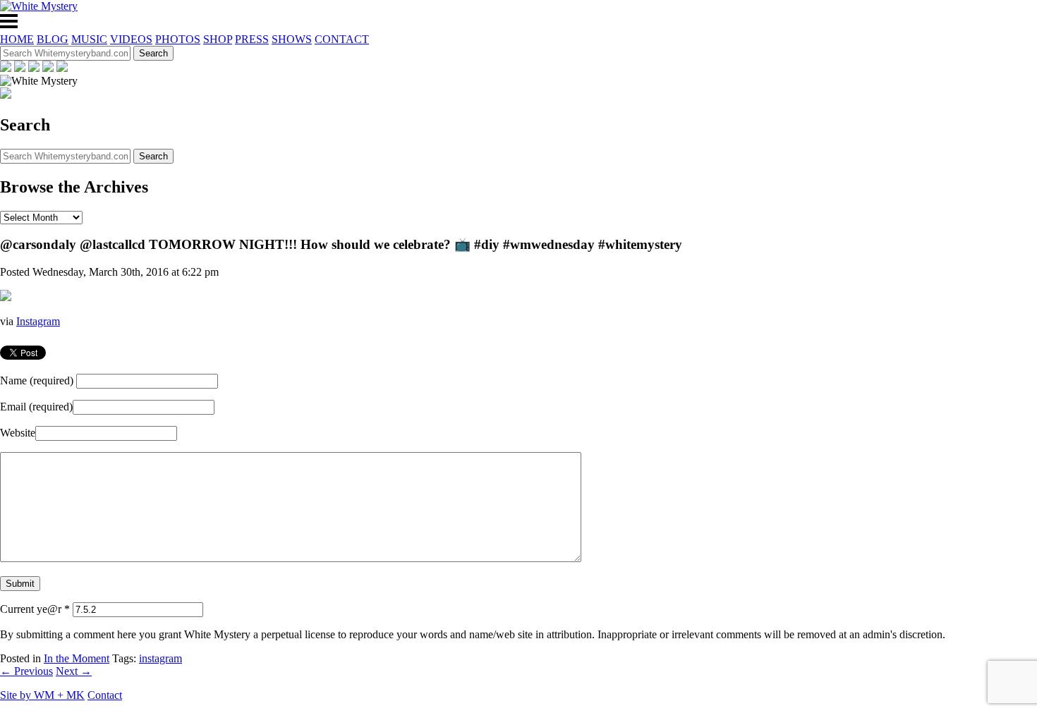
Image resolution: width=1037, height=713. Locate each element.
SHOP (217, 39)
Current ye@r (35, 609)
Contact (104, 695)
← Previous (26, 671)
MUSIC (89, 39)
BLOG (52, 39)
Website (17, 433)
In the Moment (76, 658)
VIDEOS (131, 39)
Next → (74, 671)
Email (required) (36, 407)
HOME (17, 39)
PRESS (252, 39)
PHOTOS (177, 39)
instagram (160, 658)
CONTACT (342, 39)
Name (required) (36, 380)
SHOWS (292, 39)
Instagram (38, 321)
